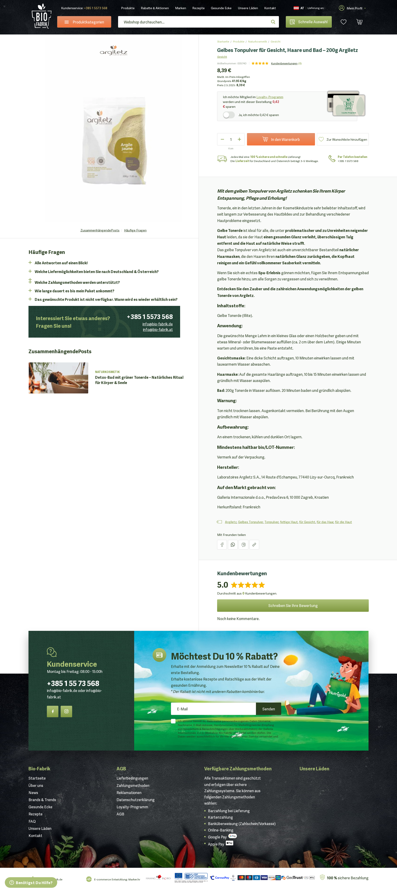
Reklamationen (129, 792)
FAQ (32, 821)
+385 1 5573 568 (95, 8)
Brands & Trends (42, 799)
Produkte (128, 8)
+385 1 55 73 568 (73, 682)
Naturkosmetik (257, 41)
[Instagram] (66, 711)
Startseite (223, 41)
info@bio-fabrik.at (158, 329)
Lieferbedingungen (132, 777)
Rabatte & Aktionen (155, 8)
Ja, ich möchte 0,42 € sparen (258, 114)
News (33, 792)
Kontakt (270, 8)
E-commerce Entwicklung (110, 879)
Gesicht (276, 41)
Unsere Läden (248, 8)
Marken (180, 8)
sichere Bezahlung (348, 877)
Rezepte (198, 8)
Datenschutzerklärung (135, 799)
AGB (121, 768)
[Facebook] (52, 711)
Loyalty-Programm (269, 96)
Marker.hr (134, 879)
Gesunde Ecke (221, 8)
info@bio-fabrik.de (157, 323)
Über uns (35, 785)
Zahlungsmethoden (132, 785)
